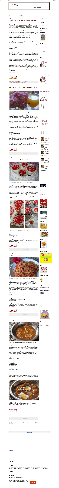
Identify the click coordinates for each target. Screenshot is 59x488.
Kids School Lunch (21, 11)
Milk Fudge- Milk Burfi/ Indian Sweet (47, 145)
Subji (41, 96)
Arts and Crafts (18, 12)
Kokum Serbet (43, 77)
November (43, 111)
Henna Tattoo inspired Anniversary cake (20, 159)
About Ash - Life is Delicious (36, 12)
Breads (42, 61)
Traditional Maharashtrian (30, 11)
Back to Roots (42, 59)
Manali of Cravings (18, 290)
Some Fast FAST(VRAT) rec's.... (45, 89)
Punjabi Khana (43, 81)
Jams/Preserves (43, 76)
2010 (42, 132)
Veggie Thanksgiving (43, 100)
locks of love (18, 65)
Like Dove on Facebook (12, 72)
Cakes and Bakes (12, 12)
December (43, 110)
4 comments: (18, 81)
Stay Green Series (43, 95)
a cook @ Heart (13, 196)
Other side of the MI (18, 82)
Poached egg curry (15, 354)
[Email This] (23, 249)
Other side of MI (14, 82)
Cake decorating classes (44, 62)
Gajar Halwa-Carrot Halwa (16, 255)
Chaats (42, 64)
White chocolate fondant (21, 187)
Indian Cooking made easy (44, 75)
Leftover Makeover (43, 78)
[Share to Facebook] (25, 81)
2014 (42, 107)
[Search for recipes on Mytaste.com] (42, 190)
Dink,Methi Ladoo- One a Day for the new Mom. (47, 138)
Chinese (42, 65)
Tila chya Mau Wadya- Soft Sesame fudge (46, 166)
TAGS (41, 98)
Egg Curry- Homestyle (15, 320)
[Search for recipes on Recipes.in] (42, 194)
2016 (42, 105)
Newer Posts (10, 422)
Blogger (33, 485)
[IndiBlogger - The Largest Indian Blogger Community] (43, 228)
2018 (42, 104)
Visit (43, 306)
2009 (42, 133)
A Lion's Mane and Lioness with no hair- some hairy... (45, 118)
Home (10, 11)
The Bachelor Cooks (43, 99)
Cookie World (42, 66)
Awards (44, 12)
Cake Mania (42, 63)
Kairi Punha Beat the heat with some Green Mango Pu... (45, 120)
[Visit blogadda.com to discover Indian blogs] (11, 450)
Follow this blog (29, 432)
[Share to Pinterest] (26, 81)
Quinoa (42, 82)
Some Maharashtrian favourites (45, 91)
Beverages (42, 60)
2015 (42, 106)
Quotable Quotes (43, 83)
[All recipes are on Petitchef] (33, 483)
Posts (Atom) (13, 423)
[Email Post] (21, 81)
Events (11, 82)
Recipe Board (14, 11)
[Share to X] (24, 81)
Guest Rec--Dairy (43, 74)
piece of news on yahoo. (21, 69)
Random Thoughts (23, 82)
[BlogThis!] (23, 81)
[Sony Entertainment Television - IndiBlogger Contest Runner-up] (43, 219)
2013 (42, 108)
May (42, 125)
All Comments (43, 25)
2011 (42, 131)
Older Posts (36, 422)
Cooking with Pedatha (44, 67)
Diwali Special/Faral (39, 11)
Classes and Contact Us (27, 12)
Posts (42, 24)
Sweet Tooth (42, 97)
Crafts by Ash (42, 68)
